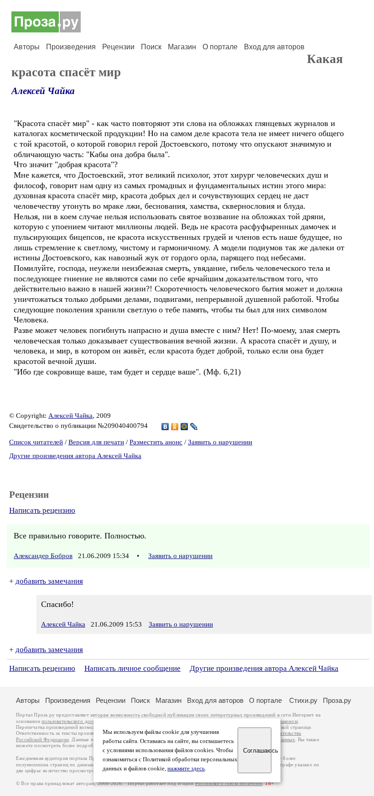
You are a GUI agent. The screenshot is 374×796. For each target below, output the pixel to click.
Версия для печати (96, 442)
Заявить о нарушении (220, 442)
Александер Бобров (43, 555)
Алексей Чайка (43, 90)
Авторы (27, 47)
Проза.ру (337, 700)
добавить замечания (49, 581)
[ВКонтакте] (165, 426)
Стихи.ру (303, 700)
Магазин (182, 47)
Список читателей (36, 442)
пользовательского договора (74, 721)
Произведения (71, 47)
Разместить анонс (156, 442)
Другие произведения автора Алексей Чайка (75, 455)
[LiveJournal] (194, 426)
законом (288, 721)
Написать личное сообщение (132, 668)
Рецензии (118, 47)
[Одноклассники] (175, 426)
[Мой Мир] (184, 426)
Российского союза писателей (228, 783)
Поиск (151, 47)
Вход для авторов (274, 47)
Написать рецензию (42, 510)
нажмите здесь (186, 768)
